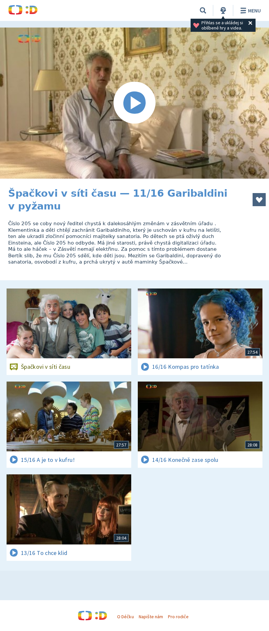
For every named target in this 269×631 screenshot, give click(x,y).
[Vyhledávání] (203, 10)
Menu (254, 10)
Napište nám (151, 617)
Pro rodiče (178, 617)
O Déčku (125, 617)
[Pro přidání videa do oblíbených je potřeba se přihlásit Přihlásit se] (259, 199)
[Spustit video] (134, 103)
